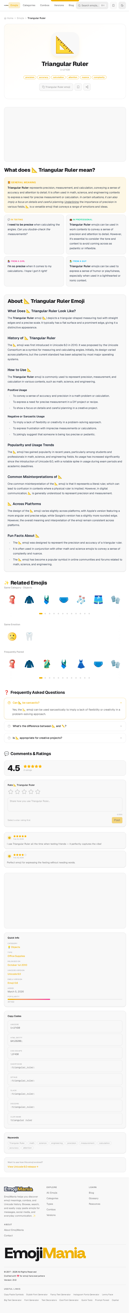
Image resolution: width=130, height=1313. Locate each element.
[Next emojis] (122, 604)
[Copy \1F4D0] (116, 1053)
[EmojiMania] (22, 1189)
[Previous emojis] (8, 604)
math (31, 1143)
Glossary (94, 1198)
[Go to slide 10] (80, 613)
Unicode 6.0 (14, 973)
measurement (87, 1143)
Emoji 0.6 (13, 982)
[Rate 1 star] (11, 792)
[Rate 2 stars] (17, 792)
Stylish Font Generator (37, 1294)
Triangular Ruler (17, 1143)
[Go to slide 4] (54, 613)
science (43, 1143)
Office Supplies (16, 956)
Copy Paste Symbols (14, 1294)
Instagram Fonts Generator (86, 1294)
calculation (104, 1143)
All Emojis (52, 1192)
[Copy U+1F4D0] (116, 1026)
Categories (29, 5)
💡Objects (14, 947)
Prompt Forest (102, 1300)
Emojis (14, 5)
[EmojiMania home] (6, 5)
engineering (57, 1143)
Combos (44, 5)
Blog (71, 5)
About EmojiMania (14, 1229)
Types (50, 1203)
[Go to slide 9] (76, 613)
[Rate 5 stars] (38, 792)
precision (71, 1143)
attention (27, 1148)
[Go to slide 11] (85, 613)
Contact (8, 1235)
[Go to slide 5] (58, 613)
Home (10, 18)
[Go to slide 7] (67, 613)
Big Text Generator (13, 1300)
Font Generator (31, 1300)
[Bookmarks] (113, 5)
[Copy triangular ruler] (116, 1119)
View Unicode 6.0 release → (23, 1166)
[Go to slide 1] (41, 613)
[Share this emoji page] (87, 87)
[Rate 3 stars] (24, 792)
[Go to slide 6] (63, 613)
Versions (59, 5)
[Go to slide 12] (89, 613)
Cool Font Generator (69, 1300)
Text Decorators (49, 1300)
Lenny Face (107, 1294)
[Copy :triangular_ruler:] (116, 1066)
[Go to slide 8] (72, 613)
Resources (94, 1203)
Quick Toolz (86, 1300)
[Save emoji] (78, 87)
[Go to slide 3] (50, 613)
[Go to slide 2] (45, 613)
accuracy (13, 1148)
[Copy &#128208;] (116, 1039)
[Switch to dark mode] (122, 5)
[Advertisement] (65, 134)
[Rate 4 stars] (31, 792)
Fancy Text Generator (60, 1294)
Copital (115, 1300)
